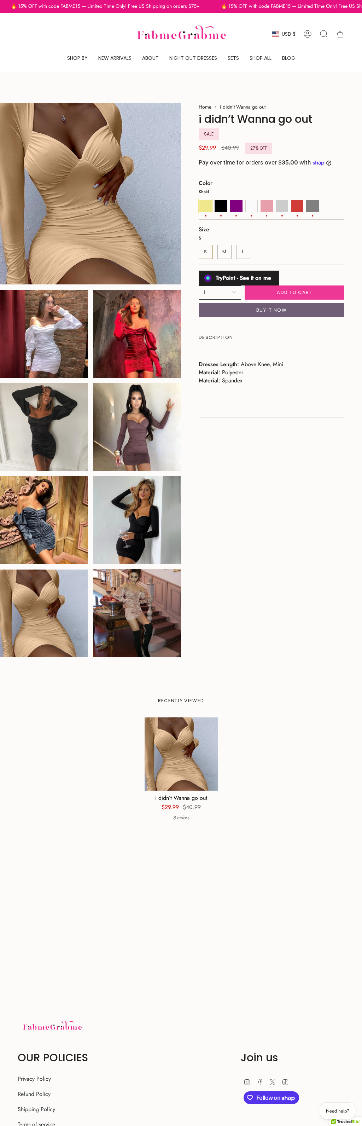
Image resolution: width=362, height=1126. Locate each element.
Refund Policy (34, 1094)
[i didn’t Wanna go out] (181, 754)
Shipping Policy (36, 1109)
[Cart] (340, 34)
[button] (77, 58)
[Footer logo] (52, 1026)
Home (205, 106)
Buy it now (271, 310)
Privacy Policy (34, 1079)
